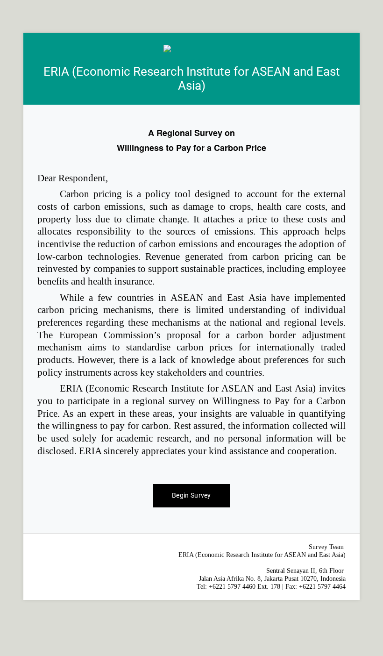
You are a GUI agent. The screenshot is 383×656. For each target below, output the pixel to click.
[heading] (191, 69)
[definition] (191, 292)
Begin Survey (191, 495)
